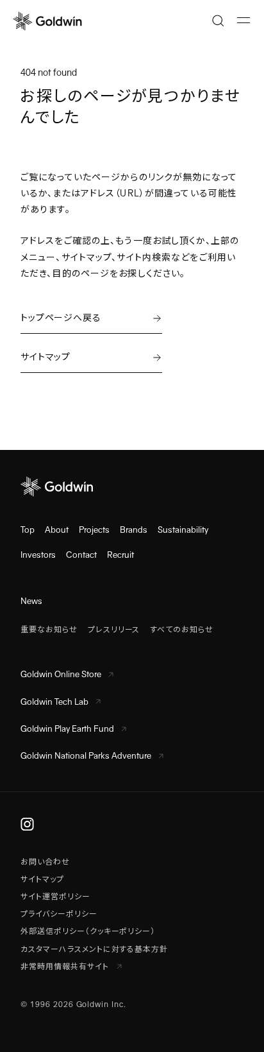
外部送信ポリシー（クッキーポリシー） (88, 931)
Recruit (120, 554)
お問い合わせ (45, 862)
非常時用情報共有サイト (66, 966)
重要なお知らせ (49, 630)
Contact (81, 554)
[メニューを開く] (243, 20)
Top (28, 529)
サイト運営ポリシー (55, 897)
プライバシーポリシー (59, 914)
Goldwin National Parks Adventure (86, 755)
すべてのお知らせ (181, 630)
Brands (133, 529)
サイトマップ (42, 879)
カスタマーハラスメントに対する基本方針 (94, 949)
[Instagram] (27, 824)
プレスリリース (114, 630)
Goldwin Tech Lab (54, 701)
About (57, 529)
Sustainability (183, 529)
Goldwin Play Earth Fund (67, 728)
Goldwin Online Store (61, 674)
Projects (94, 529)
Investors (38, 554)
